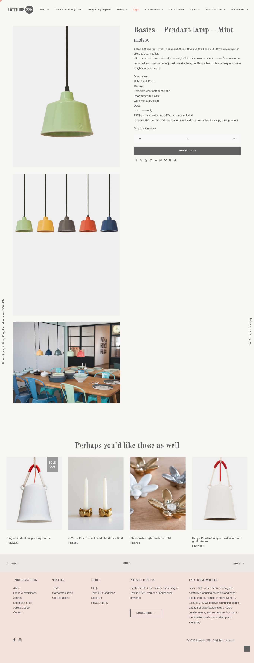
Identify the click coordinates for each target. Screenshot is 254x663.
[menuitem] (44, 9)
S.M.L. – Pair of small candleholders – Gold (95, 538)
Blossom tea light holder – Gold (150, 538)
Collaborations (61, 597)
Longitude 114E (22, 602)
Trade (55, 588)
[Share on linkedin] (155, 160)
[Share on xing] (170, 160)
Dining (121, 9)
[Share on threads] (146, 160)
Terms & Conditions (103, 592)
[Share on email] (175, 160)
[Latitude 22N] (20, 9)
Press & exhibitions (25, 592)
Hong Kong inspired (99, 9)
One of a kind (176, 9)
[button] (66, 96)
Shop (127, 563)
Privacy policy (99, 602)
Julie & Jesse (21, 607)
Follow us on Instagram (250, 331)
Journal (17, 597)
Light (136, 9)
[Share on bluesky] (165, 160)
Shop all (44, 9)
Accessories (152, 9)
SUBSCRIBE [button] (144, 613)
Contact (18, 612)
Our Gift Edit (238, 9)
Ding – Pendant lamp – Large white (29, 538)
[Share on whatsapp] (160, 160)
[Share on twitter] (141, 160)
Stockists (97, 597)
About (16, 588)
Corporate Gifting (62, 592)
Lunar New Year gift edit (68, 9)
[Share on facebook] (136, 160)
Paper (193, 9)
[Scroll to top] (247, 648)
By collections (214, 9)
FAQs (94, 588)
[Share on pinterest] (151, 160)
